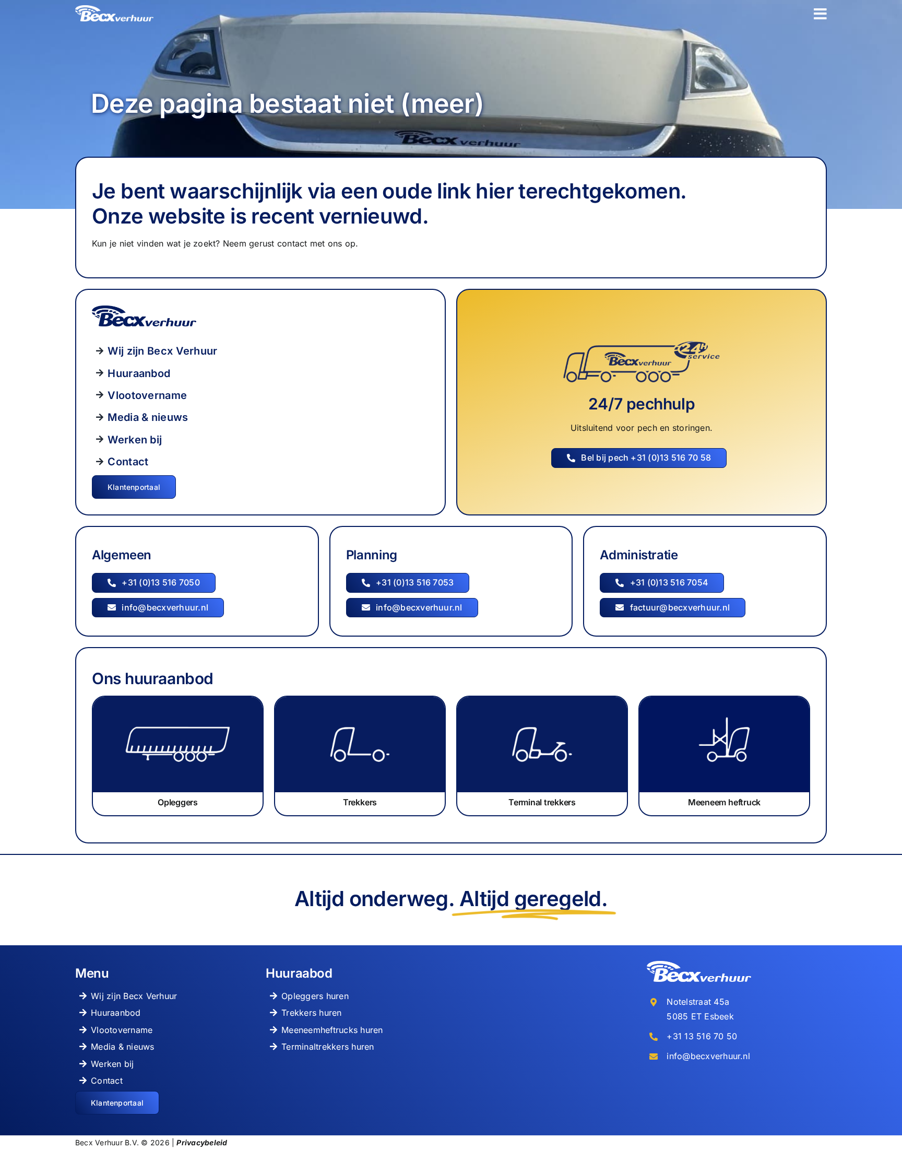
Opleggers (178, 802)
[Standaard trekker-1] (360, 701)
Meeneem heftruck (724, 802)
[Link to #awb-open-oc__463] (820, 14)
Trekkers (360, 802)
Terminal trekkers (542, 802)
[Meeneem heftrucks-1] (724, 701)
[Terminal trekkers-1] (542, 701)
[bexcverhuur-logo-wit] (114, 9)
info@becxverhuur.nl (708, 1056)
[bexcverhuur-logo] (144, 309)
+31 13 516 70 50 (702, 1036)
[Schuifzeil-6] (178, 701)
